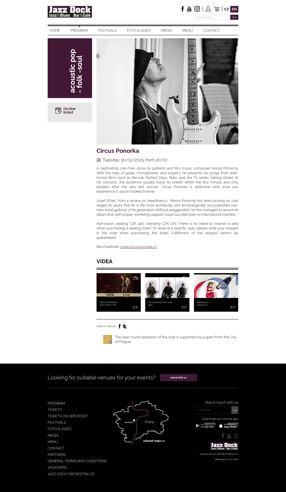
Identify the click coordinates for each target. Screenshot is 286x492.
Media (166, 30)
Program (79, 30)
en (234, 9)
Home (55, 30)
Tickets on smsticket (68, 416)
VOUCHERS (57, 467)
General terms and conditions (77, 461)
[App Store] (228, 425)
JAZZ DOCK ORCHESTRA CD (71, 474)
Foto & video (139, 30)
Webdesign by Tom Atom (226, 459)
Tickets (55, 409)
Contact (211, 30)
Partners (57, 454)
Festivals (107, 30)
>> (235, 410)
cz (226, 9)
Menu (187, 30)
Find (234, 17)
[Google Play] (205, 425)
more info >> (178, 377)
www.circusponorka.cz (138, 246)
